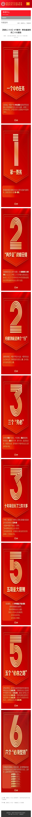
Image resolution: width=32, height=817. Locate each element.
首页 (18, 23)
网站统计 (21, 814)
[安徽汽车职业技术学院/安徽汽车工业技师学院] (11, 3)
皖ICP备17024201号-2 (13, 814)
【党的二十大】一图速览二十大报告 (15, 802)
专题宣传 (4, 17)
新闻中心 (23, 23)
